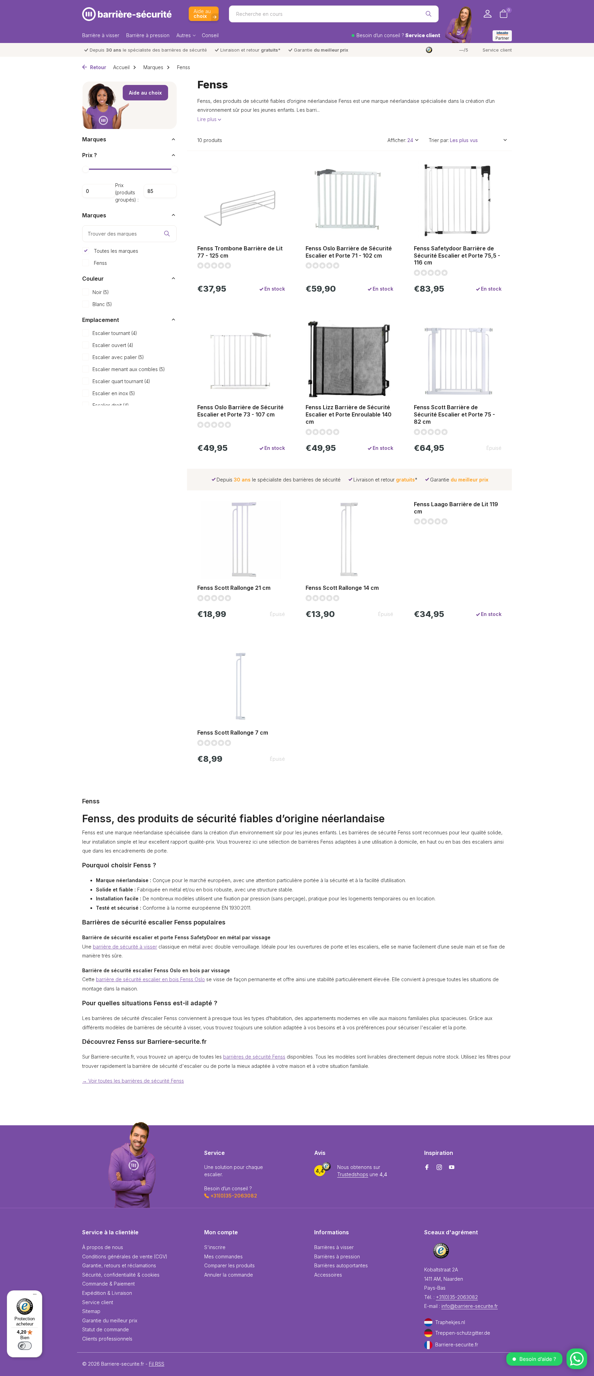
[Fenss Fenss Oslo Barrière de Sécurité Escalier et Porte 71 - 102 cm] (349, 200)
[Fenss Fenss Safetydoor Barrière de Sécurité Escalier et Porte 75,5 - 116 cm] (458, 200)
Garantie (321, 50)
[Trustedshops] (441, 1250)
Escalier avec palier (118, 357)
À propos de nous (102, 1247)
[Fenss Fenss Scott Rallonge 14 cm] (349, 540)
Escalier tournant (114, 333)
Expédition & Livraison (107, 1293)
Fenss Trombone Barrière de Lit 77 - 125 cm (240, 252)
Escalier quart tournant (121, 381)
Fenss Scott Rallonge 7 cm (232, 732)
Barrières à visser (334, 1247)
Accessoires (328, 1275)
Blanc (102, 304)
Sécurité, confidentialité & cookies (121, 1275)
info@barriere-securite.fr (469, 1306)
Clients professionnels (107, 1339)
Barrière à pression (147, 35)
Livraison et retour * (250, 50)
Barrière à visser (100, 35)
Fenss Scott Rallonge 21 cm (234, 587)
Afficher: (396, 140)
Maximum (160, 191)
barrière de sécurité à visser (125, 947)
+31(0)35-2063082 (457, 1297)
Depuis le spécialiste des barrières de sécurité (148, 50)
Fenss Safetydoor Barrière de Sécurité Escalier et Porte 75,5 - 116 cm (457, 255)
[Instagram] (439, 1167)
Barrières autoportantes (341, 1265)
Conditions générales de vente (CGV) (124, 1256)
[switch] (25, 1346)
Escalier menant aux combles (128, 369)
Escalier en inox (113, 393)
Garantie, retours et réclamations (119, 1265)
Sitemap (91, 1311)
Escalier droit (110, 405)
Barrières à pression (337, 1256)
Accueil (121, 67)
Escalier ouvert (112, 345)
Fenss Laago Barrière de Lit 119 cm (456, 508)
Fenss (99, 263)
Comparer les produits (229, 1265)
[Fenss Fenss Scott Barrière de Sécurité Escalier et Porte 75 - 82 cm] (458, 359)
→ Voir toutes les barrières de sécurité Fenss (133, 1081)
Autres (183, 35)
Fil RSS (156, 1364)
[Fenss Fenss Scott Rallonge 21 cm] (241, 540)
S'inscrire (215, 1247)
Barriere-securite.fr (456, 1344)
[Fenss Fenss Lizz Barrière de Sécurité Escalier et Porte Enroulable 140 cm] (349, 359)
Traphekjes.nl (450, 1322)
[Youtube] (451, 1167)
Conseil (210, 35)
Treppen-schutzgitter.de (462, 1333)
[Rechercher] (428, 13)
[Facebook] (427, 1167)
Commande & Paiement (108, 1284)
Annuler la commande (228, 1275)
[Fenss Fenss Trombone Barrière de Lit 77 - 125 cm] (241, 200)
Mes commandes (223, 1256)
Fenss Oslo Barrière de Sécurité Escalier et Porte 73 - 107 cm (240, 411)
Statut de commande (105, 1329)
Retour (97, 67)
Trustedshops (352, 1174)
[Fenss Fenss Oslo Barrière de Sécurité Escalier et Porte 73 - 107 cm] (241, 359)
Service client (497, 50)
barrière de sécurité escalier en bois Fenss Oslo (150, 979)
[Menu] (33, 1295)
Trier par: (439, 140)
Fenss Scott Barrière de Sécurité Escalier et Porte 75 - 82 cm (454, 414)
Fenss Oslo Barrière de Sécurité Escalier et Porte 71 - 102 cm (349, 252)
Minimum (98, 191)
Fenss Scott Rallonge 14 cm (342, 587)
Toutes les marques (115, 250)
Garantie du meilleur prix (109, 1320)
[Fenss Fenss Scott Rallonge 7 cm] (241, 685)
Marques (153, 67)
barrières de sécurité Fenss (254, 1057)
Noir (100, 292)
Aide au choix (145, 93)
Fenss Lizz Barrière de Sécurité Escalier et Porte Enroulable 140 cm (349, 414)
